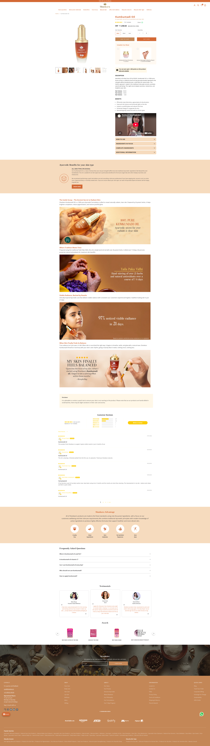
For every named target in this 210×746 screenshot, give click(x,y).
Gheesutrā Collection (75, 10)
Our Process (107, 689)
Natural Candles (114, 735)
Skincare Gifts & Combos (141, 735)
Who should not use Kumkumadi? (70, 570)
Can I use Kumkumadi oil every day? (71, 565)
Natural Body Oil (26, 735)
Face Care (67, 686)
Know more (77, 186)
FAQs (150, 691)
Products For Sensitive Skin (180, 741)
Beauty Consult (193, 741)
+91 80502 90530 (9, 692)
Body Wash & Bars (75, 735)
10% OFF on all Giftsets (105, 1)
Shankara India (105, 711)
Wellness (149, 10)
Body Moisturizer (49, 735)
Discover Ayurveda (109, 691)
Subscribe (118, 663)
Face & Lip (95, 10)
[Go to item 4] (78, 70)
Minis (65, 700)
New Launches (62, 10)
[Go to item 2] (65, 70)
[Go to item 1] (58, 70)
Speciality (92, 735)
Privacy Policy (153, 694)
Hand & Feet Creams (38, 735)
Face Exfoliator (180, 733)
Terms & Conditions (154, 697)
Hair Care (67, 691)
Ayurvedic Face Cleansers (155, 733)
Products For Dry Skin (132, 741)
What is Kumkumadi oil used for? (70, 554)
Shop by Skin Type (139, 10)
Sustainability (198, 697)
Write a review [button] (137, 423)
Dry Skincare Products (57, 741)
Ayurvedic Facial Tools (15, 735)
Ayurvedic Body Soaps (102, 735)
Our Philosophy (108, 697)
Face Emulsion (126, 733)
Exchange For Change (200, 694)
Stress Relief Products (70, 741)
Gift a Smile (197, 700)
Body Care (67, 689)
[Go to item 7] (98, 70)
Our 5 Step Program (109, 703)
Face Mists (188, 733)
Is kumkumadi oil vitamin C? (68, 559)
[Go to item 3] (71, 70)
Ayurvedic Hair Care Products (62, 733)
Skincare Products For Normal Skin (148, 741)
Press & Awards (153, 703)
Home (57, 13)
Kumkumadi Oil (65, 13)
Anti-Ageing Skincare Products (12, 741)
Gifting (66, 703)
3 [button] (105, 502)
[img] (61, 436)
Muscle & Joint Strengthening (97, 741)
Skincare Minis (94, 733)
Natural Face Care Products (28, 733)
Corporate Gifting (199, 691)
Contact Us (152, 689)
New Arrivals (85, 733)
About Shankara (108, 694)
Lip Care (66, 694)
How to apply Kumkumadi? (68, 576)
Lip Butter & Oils (116, 733)
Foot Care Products (83, 741)
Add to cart (125, 39)
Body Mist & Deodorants (62, 735)
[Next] (153, 632)
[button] (119, 22)
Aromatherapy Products (126, 735)
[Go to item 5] (85, 70)
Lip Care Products (76, 733)
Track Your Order (199, 689)
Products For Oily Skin (165, 741)
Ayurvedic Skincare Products (12, 733)
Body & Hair (103, 10)
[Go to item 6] (91, 70)
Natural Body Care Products (44, 733)
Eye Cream (196, 733)
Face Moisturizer (142, 733)
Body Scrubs (85, 735)
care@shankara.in (9, 689)
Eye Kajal (108, 733)
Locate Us (152, 686)
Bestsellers (86, 10)
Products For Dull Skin (28, 741)
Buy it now (146, 39)
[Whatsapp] (142, 22)
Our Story (107, 686)
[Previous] (57, 632)
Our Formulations (109, 700)
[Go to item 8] (104, 70)
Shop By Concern (126, 10)
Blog (195, 686)
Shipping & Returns (154, 700)
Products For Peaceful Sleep (114, 741)
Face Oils (134, 733)
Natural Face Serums (169, 733)
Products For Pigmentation (42, 741)
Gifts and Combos (114, 10)
